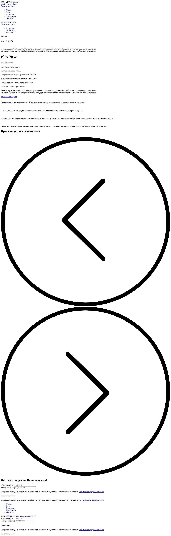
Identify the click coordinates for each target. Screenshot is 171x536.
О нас (8, 12)
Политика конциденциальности (24, 516)
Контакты (9, 18)
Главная (9, 10)
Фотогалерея (11, 16)
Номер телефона (7, 487)
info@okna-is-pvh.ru (8, 4)
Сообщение (5, 526)
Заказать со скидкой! (9, 97)
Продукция (10, 14)
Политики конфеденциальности (91, 492)
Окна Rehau (10, 30)
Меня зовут (5, 485)
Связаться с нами (8, 6)
